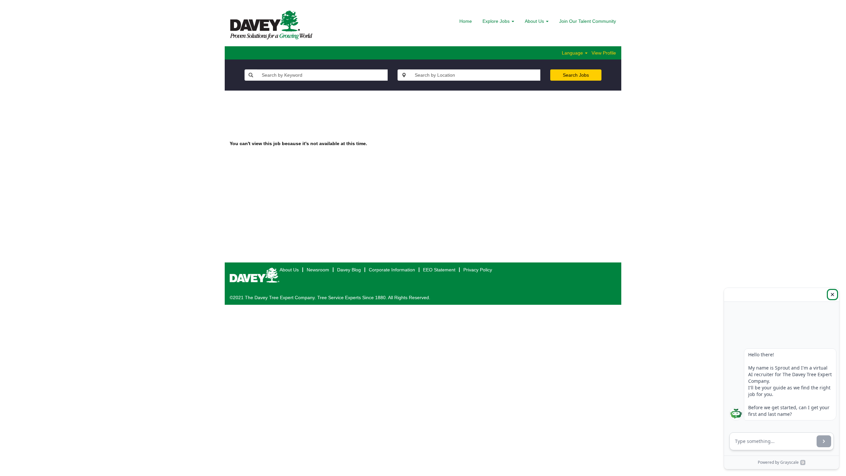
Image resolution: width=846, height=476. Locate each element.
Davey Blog (349, 269)
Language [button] (573, 53)
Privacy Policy (477, 269)
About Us (289, 269)
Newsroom (318, 269)
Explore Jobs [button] (496, 21)
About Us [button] (535, 21)
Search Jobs (576, 75)
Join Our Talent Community (587, 21)
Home (465, 21)
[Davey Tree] (271, 25)
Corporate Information (392, 269)
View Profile (604, 53)
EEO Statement (439, 269)
